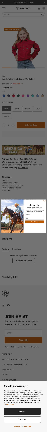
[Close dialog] (44, 201)
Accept (22, 411)
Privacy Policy (9, 404)
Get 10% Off (35, 221)
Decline (22, 419)
